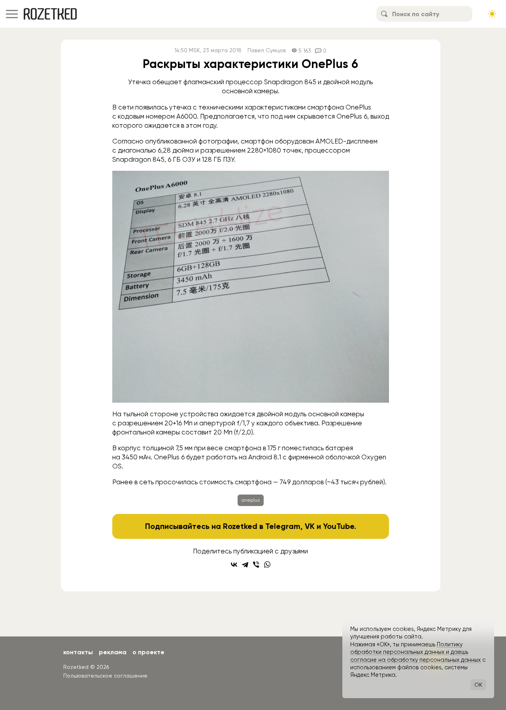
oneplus (251, 500)
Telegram (282, 526)
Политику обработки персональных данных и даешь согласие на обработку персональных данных (415, 652)
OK (478, 685)
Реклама (112, 652)
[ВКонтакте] (234, 564)
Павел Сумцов (266, 50)
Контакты (78, 652)
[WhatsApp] (267, 564)
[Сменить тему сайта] (492, 14)
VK (310, 526)
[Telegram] (245, 564)
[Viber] (256, 564)
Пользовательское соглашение (105, 675)
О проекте (148, 652)
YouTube (338, 526)
